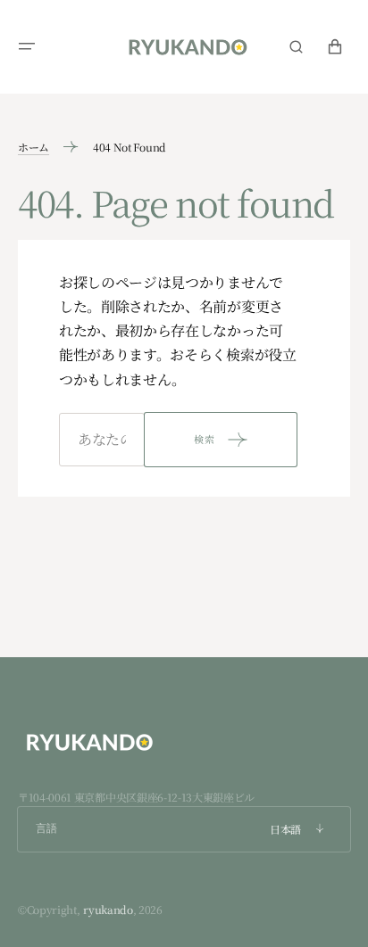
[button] (26, 46)
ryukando (107, 909)
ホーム (33, 146)
